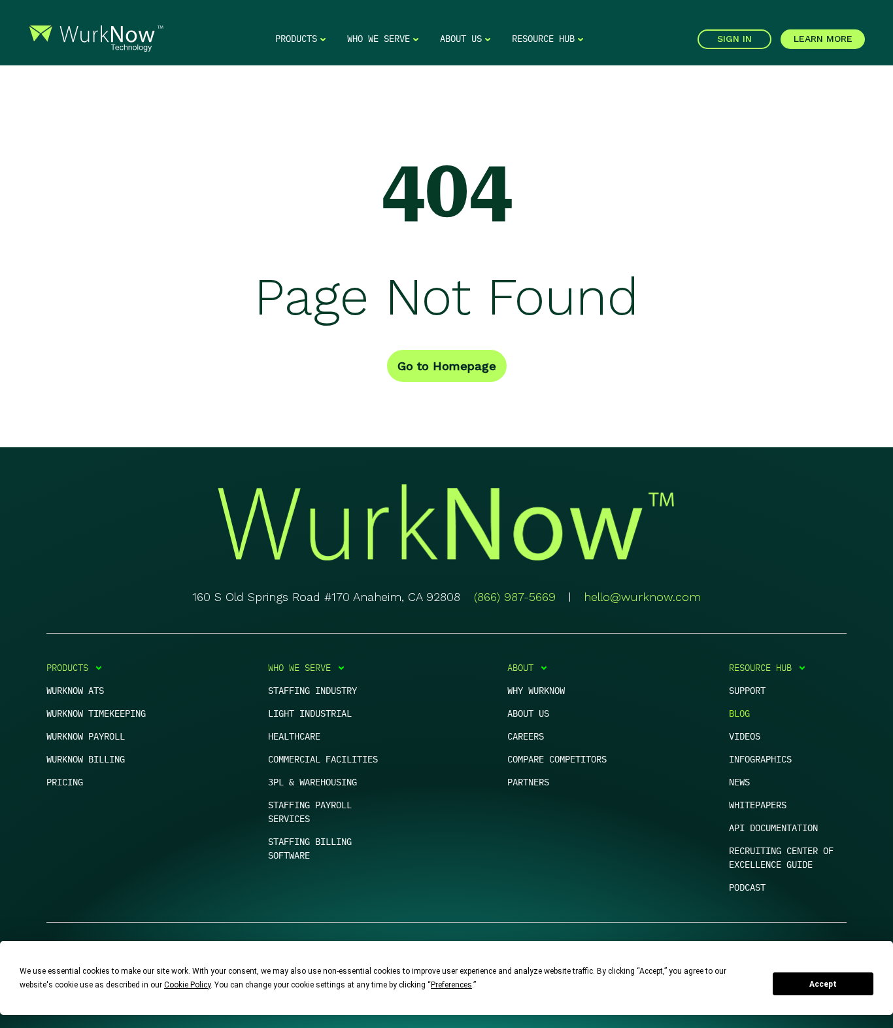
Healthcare (294, 736)
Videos (744, 736)
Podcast (747, 887)
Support (747, 690)
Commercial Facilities (323, 759)
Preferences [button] (451, 984)
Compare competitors (557, 759)
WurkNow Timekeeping (96, 713)
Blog (739, 713)
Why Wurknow (536, 690)
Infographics (760, 759)
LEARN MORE (823, 38)
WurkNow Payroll (85, 736)
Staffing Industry (312, 690)
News (739, 782)
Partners (528, 782)
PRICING (64, 782)
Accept (823, 984)
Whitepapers (757, 805)
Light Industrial (310, 713)
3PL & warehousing (312, 782)
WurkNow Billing (85, 759)
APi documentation (773, 828)
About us (528, 713)
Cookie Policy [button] (187, 984)
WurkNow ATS (75, 690)
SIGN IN (734, 38)
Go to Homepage (446, 366)
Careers (525, 736)
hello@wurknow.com (642, 597)
